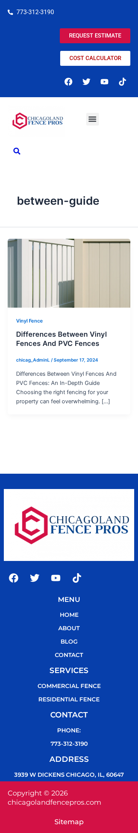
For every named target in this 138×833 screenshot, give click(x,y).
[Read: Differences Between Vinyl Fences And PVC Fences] (69, 272)
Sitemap (69, 822)
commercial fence (69, 686)
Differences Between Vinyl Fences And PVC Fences (61, 338)
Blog (69, 641)
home (69, 614)
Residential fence (69, 699)
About (69, 628)
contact (69, 655)
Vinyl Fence (29, 321)
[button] (92, 119)
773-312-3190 (69, 743)
